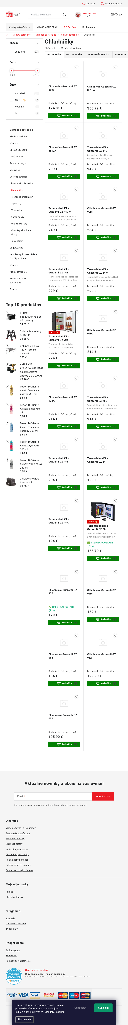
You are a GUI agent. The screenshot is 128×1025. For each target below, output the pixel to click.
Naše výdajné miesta (17, 849)
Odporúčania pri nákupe (18, 865)
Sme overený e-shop (36, 970)
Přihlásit (10, 892)
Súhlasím (103, 1007)
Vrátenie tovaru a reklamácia (21, 828)
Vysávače (15, 170)
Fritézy (13, 289)
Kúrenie (14, 143)
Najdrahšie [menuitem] (54, 55)
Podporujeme (13, 950)
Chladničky (17, 190)
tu (63, 1011)
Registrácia (89, 16)
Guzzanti (26, 51)
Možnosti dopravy (114, 3)
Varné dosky (17, 217)
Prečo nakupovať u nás (18, 833)
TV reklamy (12, 929)
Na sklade (26, 93)
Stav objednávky (14, 897)
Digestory (16, 203)
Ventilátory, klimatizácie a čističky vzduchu (23, 256)
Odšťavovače (17, 156)
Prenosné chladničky (22, 183)
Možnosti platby (14, 844)
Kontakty (90, 3)
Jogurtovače (16, 247)
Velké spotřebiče (18, 176)
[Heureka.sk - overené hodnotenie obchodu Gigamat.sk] (14, 976)
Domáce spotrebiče (21, 129)
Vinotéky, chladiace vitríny (21, 232)
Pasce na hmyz (18, 163)
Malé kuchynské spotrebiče (18, 280)
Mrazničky (16, 210)
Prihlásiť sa (103, 796)
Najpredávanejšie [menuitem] (99, 55)
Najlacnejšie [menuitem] (74, 55)
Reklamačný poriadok (17, 860)
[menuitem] (20, 27)
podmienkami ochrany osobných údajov (66, 805)
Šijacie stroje (16, 241)
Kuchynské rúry (19, 223)
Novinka (26, 106)
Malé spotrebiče (18, 136)
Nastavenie (24, 1019)
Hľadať (65, 15)
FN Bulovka (11, 955)
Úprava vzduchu (18, 150)
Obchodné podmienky (17, 854)
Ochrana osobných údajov (19, 870)
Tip (26, 113)
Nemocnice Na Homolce (18, 961)
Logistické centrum (16, 923)
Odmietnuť (80, 1007)
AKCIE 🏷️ (26, 100)
